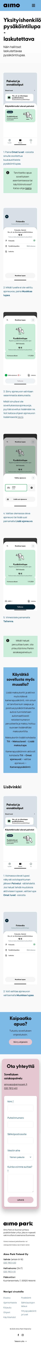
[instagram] (23, 1335)
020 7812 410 (9, 1271)
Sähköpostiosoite (17, 1134)
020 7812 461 (11, 1088)
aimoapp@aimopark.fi (15, 1084)
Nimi (11, 1101)
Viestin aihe (14, 1150)
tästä (20, 417)
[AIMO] (11, 4)
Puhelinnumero (16, 1117)
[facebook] (18, 1335)
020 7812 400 (9, 1262)
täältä (28, 188)
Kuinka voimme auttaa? (20, 1168)
